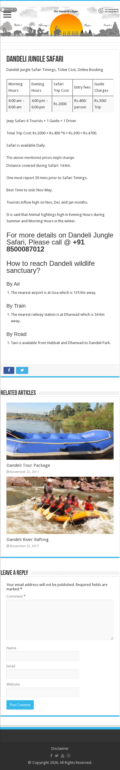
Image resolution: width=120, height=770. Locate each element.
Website (13, 684)
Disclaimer (60, 748)
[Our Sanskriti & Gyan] (60, 20)
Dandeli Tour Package (28, 465)
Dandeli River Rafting (27, 539)
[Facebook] (51, 755)
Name (11, 648)
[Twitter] (56, 755)
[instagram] (68, 755)
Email (10, 666)
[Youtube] (62, 755)
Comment (16, 596)
